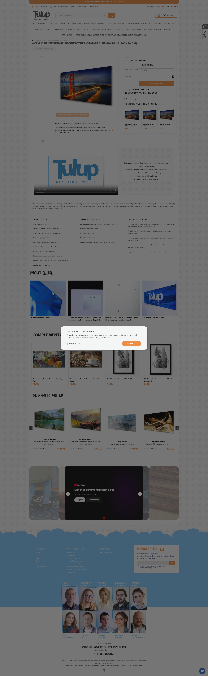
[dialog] (104, 338)
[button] (74, 343)
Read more (105, 338)
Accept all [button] (131, 343)
